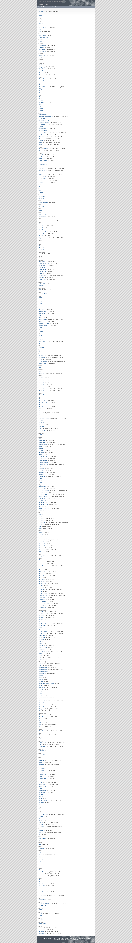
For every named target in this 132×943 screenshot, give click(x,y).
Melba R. (41, 387)
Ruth (40, 711)
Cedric (40, 591)
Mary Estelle (42, 341)
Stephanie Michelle (44, 323)
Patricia (41, 331)
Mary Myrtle (42, 170)
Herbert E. (41, 383)
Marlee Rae (42, 234)
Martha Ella (42, 385)
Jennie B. (41, 639)
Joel (40, 766)
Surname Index (58, 6)
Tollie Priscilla (42, 895)
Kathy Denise (42, 49)
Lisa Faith (41, 470)
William (41, 552)
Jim (40, 305)
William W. (42, 285)
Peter (40, 909)
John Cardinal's (59, 941)
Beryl (40, 762)
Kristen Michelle (43, 462)
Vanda (40, 142)
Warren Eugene (43, 160)
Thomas (41, 192)
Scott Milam (42, 474)
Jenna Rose (42, 637)
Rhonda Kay (42, 275)
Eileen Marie (42, 923)
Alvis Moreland (43, 444)
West (40, 478)
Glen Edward (42, 69)
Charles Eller (42, 488)
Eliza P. (41, 532)
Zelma (40, 915)
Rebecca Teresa (43, 148)
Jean (40, 301)
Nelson (41, 134)
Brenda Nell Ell (43, 261)
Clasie (40, 482)
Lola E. (41, 663)
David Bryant (42, 607)
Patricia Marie (42, 790)
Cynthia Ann (42, 599)
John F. (41, 71)
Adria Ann (41, 226)
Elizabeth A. (42, 886)
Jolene (41, 772)
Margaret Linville (43, 671)
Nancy (40, 913)
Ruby (40, 150)
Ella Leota (41, 764)
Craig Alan (42, 597)
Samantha (41, 426)
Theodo (41, 140)
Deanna (41, 23)
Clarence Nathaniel (44, 490)
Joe (40, 416)
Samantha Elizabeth (44, 508)
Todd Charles (42, 826)
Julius (40, 889)
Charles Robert (43, 293)
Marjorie (41, 420)
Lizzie (40, 782)
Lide (40, 466)
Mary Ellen (42, 784)
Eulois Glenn (42, 742)
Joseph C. (41, 81)
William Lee (42, 848)
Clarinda (41, 929)
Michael (41, 679)
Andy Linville (42, 45)
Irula (40, 104)
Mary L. (41, 321)
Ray (40, 186)
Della (40, 98)
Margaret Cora (43, 667)
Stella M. (41, 717)
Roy (40, 840)
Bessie (41, 96)
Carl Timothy (42, 176)
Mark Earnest (42, 673)
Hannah (41, 257)
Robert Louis (42, 905)
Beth (40, 289)
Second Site (64, 941)
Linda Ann (41, 468)
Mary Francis (42, 35)
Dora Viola (42, 730)
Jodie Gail (41, 47)
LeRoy (40, 657)
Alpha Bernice (43, 114)
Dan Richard (42, 601)
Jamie (40, 299)
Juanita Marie (42, 649)
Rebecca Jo (42, 701)
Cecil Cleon (42, 589)
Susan (40, 798)
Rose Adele (42, 794)
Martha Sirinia (42, 933)
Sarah (40, 428)
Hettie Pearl (42, 357)
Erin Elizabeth (43, 55)
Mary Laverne (42, 786)
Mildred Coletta (43, 389)
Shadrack (41, 550)
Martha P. (41, 250)
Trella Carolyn (43, 746)
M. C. (40, 818)
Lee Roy (41, 655)
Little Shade (42, 540)
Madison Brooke (43, 496)
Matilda (41, 832)
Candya (41, 585)
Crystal (41, 450)
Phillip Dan (42, 693)
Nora (40, 685)
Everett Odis (42, 267)
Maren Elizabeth (43, 232)
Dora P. (41, 611)
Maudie (41, 675)
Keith (40, 653)
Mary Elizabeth (43, 319)
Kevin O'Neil (42, 778)
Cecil (40, 65)
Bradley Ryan (42, 575)
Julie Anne (42, 754)
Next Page (84, 6)
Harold (41, 619)
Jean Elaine (42, 635)
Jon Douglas (42, 271)
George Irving (42, 168)
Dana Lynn (42, 265)
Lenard (41, 126)
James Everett (43, 631)
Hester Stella (42, 625)
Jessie (40, 303)
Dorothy (41, 919)
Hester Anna (42, 623)
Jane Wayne (42, 27)
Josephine (42, 887)
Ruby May (41, 709)
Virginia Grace (43, 238)
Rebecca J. (42, 544)
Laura (40, 210)
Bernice (41, 569)
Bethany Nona (43, 571)
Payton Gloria (42, 500)
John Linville (42, 458)
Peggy (40, 691)
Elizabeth (41, 452)
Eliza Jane (42, 884)
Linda (40, 659)
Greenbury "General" (44, 379)
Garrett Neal (42, 615)
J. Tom (40, 862)
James (40, 57)
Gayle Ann (42, 355)
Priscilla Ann (42, 697)
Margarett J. (42, 556)
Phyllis (41, 695)
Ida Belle (41, 102)
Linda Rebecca (43, 164)
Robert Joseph (43, 506)
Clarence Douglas (44, 263)
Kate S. (41, 73)
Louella (41, 339)
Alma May (41, 760)
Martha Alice (42, 128)
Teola (40, 41)
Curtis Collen (42, 401)
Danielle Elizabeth (44, 603)
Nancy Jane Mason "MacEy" (46, 683)
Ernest (40, 19)
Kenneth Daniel (43, 214)
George (41, 100)
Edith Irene (42, 409)
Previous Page (78, 6)
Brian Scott (42, 230)
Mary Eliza (42, 872)
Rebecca (41, 198)
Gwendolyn (42, 414)
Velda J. (41, 723)
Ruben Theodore (43, 707)
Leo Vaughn (42, 347)
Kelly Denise (42, 776)
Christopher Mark (43, 180)
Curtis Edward (43, 403)
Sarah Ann (42, 283)
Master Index (66, 6)
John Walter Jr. (43, 770)
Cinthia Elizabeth (43, 79)
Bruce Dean (42, 579)
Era (40, 856)
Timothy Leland (43, 182)
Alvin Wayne (42, 566)
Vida (40, 725)
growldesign (80, 941)
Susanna (41, 11)
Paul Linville (42, 498)
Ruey (40, 138)
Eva (40, 412)
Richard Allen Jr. (43, 502)
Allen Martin (42, 440)
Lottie (40, 866)
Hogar (40, 627)
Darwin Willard (43, 605)
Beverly (41, 448)
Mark (40, 317)
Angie (40, 297)
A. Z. (40, 852)
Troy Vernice (42, 51)
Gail (40, 337)
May (40, 526)
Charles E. (42, 812)
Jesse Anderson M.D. (44, 122)
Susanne (41, 92)
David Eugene (43, 407)
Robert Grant (42, 792)
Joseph (41, 315)
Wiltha (40, 327)
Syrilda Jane (42, 899)
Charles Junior (43, 593)
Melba (40, 677)
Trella (40, 721)
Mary (40, 190)
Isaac (40, 629)
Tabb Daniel (42, 824)
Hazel (40, 621)
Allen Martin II (42, 442)
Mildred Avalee (43, 130)
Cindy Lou (41, 154)
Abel (40, 438)
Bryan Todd (42, 581)
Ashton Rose (42, 486)
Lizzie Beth (42, 891)
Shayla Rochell (43, 734)
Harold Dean (42, 196)
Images (71, 6)
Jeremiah (41, 518)
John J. (41, 864)
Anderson (41, 514)
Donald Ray (42, 248)
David (40, 335)
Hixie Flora (42, 860)
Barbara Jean (42, 174)
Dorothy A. (42, 206)
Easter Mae (42, 373)
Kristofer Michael (43, 464)
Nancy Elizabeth (43, 132)
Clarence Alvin (43, 595)
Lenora (41, 816)
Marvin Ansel (42, 838)
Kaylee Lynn (42, 774)
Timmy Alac (42, 510)
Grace (40, 351)
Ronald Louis (42, 705)
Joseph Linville (43, 647)
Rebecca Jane (43, 546)
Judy (40, 253)
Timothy (41, 719)
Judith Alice (42, 651)
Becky (40, 85)
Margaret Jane (43, 669)
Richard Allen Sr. (43, 504)
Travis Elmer (42, 391)
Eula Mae (41, 858)
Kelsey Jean (42, 363)
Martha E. (41, 542)
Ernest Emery (42, 410)
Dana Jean (42, 156)
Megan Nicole (42, 472)
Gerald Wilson (43, 87)
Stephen (41, 108)
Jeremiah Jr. (42, 522)
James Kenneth (43, 361)
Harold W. (41, 381)
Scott (40, 434)
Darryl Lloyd (42, 67)
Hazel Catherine (43, 202)
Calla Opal (42, 118)
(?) (39, 224)
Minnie (41, 820)
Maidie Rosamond (44, 903)
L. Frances (42, 124)
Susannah (41, 802)
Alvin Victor (42, 562)
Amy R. (41, 568)
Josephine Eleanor (44, 418)
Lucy (40, 29)
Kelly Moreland (43, 460)
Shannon (41, 796)
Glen (40, 367)
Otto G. (41, 788)
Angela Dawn (42, 311)
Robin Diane (42, 703)
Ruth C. (41, 236)
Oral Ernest (42, 687)
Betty (40, 371)
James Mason (42, 633)
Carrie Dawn (42, 178)
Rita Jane (41, 277)
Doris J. (41, 377)
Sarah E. (41, 715)
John (40, 106)
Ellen (40, 454)
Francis (41, 534)
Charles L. (41, 399)
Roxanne (41, 91)
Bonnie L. (41, 573)
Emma (40, 854)
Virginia (41, 727)
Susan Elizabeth (43, 800)
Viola (40, 144)
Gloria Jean (42, 492)
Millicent (41, 681)
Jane (40, 516)
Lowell (40, 665)
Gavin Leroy (42, 617)
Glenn (40, 744)
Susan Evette (42, 279)
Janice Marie (42, 269)
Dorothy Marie (43, 613)
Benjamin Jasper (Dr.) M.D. (46, 116)
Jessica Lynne (43, 456)
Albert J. (41, 830)
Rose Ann (41, 136)
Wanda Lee (42, 476)
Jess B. (41, 641)
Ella (40, 844)
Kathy (40, 89)
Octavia (41, 822)
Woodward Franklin (44, 37)
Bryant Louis (42, 583)
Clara (40, 927)
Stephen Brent (43, 325)
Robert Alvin (42, 75)
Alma (40, 15)
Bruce (40, 577)
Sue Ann (41, 158)
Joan (40, 643)
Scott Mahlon (42, 216)
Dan (40, 405)
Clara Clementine (43, 814)
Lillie (40, 780)
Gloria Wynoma (43, 494)
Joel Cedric (42, 645)
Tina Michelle (42, 430)
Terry (40, 804)
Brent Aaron (42, 313)
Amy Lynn (41, 309)
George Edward (43, 395)
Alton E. (41, 228)
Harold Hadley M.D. (44, 120)
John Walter (42, 768)
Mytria (40, 738)
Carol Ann (41, 587)
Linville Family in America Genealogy (46, 6)
